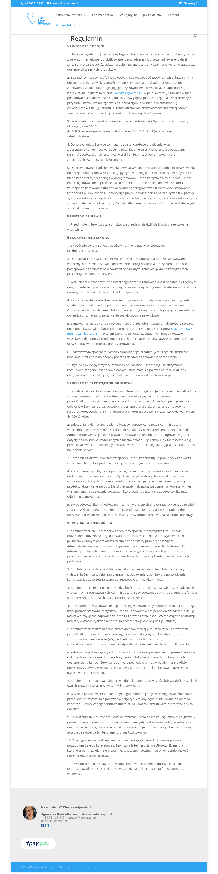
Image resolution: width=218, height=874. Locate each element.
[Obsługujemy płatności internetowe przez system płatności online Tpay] (38, 848)
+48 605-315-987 (53, 817)
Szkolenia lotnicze (69, 15)
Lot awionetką (102, 15)
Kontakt (173, 15)
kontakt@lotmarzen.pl (81, 817)
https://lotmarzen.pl (54, 821)
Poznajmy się (128, 15)
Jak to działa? (152, 15)
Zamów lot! (64, 25)
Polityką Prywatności (127, 93)
